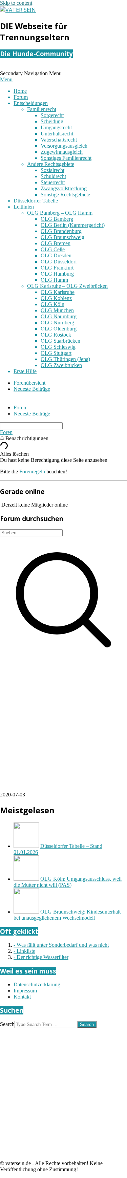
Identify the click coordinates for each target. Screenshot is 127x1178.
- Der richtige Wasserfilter (41, 957)
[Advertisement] (63, 728)
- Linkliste (24, 951)
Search (7, 1024)
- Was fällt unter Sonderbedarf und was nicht (61, 945)
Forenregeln (32, 471)
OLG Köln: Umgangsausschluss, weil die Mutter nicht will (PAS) (68, 882)
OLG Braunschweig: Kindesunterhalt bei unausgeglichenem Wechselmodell (67, 915)
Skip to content (16, 3)
